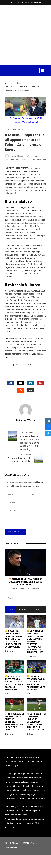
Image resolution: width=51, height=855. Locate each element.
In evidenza (17, 130)
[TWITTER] (20, 383)
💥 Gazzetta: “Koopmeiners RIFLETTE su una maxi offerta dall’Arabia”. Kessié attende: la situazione (14, 639)
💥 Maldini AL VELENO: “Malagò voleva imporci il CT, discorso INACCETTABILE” (25, 581)
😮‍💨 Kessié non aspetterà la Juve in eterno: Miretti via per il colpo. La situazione (14, 683)
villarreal (32, 365)
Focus (8, 130)
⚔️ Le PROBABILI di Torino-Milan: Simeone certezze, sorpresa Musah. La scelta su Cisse (14, 721)
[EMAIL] (30, 390)
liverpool (20, 365)
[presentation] (7, 569)
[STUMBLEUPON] (20, 390)
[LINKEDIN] (30, 383)
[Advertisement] (25, 35)
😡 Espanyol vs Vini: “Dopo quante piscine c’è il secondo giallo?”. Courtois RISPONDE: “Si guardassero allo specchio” (35, 641)
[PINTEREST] (40, 383)
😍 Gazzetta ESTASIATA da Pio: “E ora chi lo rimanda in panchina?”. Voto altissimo (36, 683)
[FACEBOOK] (10, 383)
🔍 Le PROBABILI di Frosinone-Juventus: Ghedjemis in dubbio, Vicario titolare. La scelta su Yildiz (36, 721)
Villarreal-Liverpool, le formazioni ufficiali (19, 458)
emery (9, 365)
